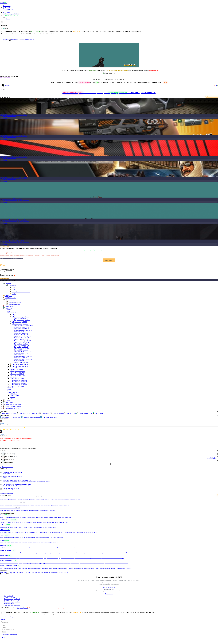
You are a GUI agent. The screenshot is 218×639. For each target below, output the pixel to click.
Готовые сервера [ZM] (17, 378)
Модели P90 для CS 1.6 (21, 347)
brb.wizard (7, 85)
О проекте (7, 6)
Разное (9, 390)
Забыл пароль (13, 634)
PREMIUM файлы (10, 298)
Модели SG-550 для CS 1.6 (22, 337)
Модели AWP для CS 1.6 (21, 331)
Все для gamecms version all (13, 406)
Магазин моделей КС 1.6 (11, 14)
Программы (9, 402)
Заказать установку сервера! (31, 417)
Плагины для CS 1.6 (7, 116)
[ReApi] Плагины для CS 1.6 (18, 369)
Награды (7, 12)
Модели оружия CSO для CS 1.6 (23, 325)
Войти (3, 632)
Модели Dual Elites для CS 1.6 (23, 357)
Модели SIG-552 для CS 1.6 (22, 339)
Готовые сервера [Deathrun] (18, 381)
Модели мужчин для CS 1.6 (22, 320)
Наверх (3, 619)
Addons (12, 397)
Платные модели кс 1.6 (12, 408)
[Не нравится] (215, 85)
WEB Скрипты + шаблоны (13, 404)
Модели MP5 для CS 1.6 (21, 350)
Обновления (12, 285)
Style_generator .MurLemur (29, 413)
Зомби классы (14, 395)
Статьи (7, 400)
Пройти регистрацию (109, 587)
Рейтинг (6, 10)
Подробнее (4, 118)
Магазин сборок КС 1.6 (11, 15)
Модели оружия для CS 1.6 (27, 39)
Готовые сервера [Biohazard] (18, 384)
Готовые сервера (12, 377)
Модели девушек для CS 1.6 (22, 318)
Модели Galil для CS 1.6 (21, 344)
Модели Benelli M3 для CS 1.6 (23, 356)
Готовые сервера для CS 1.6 (12, 602)
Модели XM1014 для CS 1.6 (22, 354)
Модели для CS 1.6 (15, 39)
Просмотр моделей (58, 413)
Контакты (7, 7)
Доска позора (46, 413)
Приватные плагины (15, 302)
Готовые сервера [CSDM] (18, 383)
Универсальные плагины (17, 371)
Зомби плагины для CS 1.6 (12, 599)
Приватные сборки (14, 304)
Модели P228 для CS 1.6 (21, 360)
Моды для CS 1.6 (9, 603)
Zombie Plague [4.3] (12, 392)
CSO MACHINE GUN (85, 413)
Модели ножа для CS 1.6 (19, 322)
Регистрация (5, 634)
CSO (13, 287)
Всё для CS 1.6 (8, 596)
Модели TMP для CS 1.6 (21, 353)
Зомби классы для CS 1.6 (11, 600)
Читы (9, 309)
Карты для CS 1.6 (12, 387)
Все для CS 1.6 (6, 39)
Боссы (12, 398)
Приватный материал (11, 300)
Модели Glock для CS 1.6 (21, 334)
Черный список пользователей (21, 292)
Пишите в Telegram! (16, 258)
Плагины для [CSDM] (17, 374)
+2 (216, 85)
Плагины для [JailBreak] (17, 372)
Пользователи (8, 9)
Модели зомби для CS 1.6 (19, 315)
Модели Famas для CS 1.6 (21, 345)
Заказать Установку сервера (60, 572)
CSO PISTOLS (71, 413)
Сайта (14, 294)
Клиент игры (9, 306)
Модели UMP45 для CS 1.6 (22, 348)
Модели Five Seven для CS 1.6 (23, 359)
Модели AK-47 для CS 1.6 (21, 327)
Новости (8, 283)
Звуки (9, 311)
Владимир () (22, 608)
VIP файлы (8, 296)
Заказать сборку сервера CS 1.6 (22, 572)
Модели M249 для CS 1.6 (21, 362)
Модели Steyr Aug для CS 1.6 (22, 341)
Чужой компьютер (9, 629)
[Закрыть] (2, 22)
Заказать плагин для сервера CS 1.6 (41, 572)
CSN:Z (14, 290)
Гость (8, 19)
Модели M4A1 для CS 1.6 (21, 328)
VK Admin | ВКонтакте (50, 417)
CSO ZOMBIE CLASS (101, 413)
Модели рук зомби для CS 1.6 (21, 364)
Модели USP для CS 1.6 (21, 333)
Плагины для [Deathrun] (17, 375)
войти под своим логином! (143, 92)
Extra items (13, 116)
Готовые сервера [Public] (17, 386)
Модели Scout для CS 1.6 (21, 342)
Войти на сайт (109, 594)
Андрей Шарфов (211, 458)
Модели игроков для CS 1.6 (20, 317)
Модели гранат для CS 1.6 (20, 366)
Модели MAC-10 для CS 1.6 (22, 351)
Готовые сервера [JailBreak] (18, 380)
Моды (9, 389)
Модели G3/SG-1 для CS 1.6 (22, 336)
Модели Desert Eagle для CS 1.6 (23, 330)
